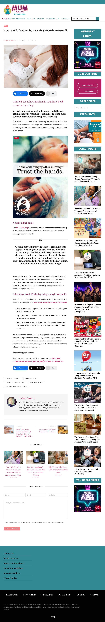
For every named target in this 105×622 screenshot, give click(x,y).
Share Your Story (11, 558)
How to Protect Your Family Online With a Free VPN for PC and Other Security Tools (87, 179)
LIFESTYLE (31, 19)
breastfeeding (31, 378)
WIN (57, 19)
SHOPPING (50, 19)
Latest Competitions (13, 568)
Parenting (20, 19)
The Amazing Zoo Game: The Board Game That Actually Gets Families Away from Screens (87, 439)
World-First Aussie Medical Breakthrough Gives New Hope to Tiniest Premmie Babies (24, 433)
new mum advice (36, 382)
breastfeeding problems (15, 382)
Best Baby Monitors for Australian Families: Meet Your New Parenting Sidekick (87, 274)
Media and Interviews (13, 563)
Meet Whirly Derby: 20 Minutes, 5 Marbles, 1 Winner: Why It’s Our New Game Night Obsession (87, 342)
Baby (5, 25)
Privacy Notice (10, 578)
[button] (100, 17)
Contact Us (9, 553)
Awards (11, 19)
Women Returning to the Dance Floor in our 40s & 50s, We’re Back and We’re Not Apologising (87, 308)
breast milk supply (13, 378)
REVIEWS (40, 19)
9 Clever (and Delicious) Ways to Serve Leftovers (47, 431)
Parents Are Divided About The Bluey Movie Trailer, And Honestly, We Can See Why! (87, 375)
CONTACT (65, 19)
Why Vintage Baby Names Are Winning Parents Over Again (58, 469)
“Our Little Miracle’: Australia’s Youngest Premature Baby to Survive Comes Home (87, 211)
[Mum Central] (16, 12)
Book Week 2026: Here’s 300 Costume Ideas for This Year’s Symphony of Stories (86, 242)
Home (4, 19)
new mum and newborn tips (16, 386)
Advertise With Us (12, 573)
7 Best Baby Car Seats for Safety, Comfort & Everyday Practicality (87, 471)
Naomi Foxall (9, 40)
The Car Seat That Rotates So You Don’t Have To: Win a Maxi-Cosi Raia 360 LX (86, 407)
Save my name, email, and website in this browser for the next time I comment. (35, 523)
